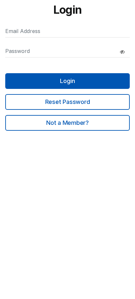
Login (67, 80)
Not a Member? (67, 122)
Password (14, 50)
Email (9, 30)
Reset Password (67, 101)
